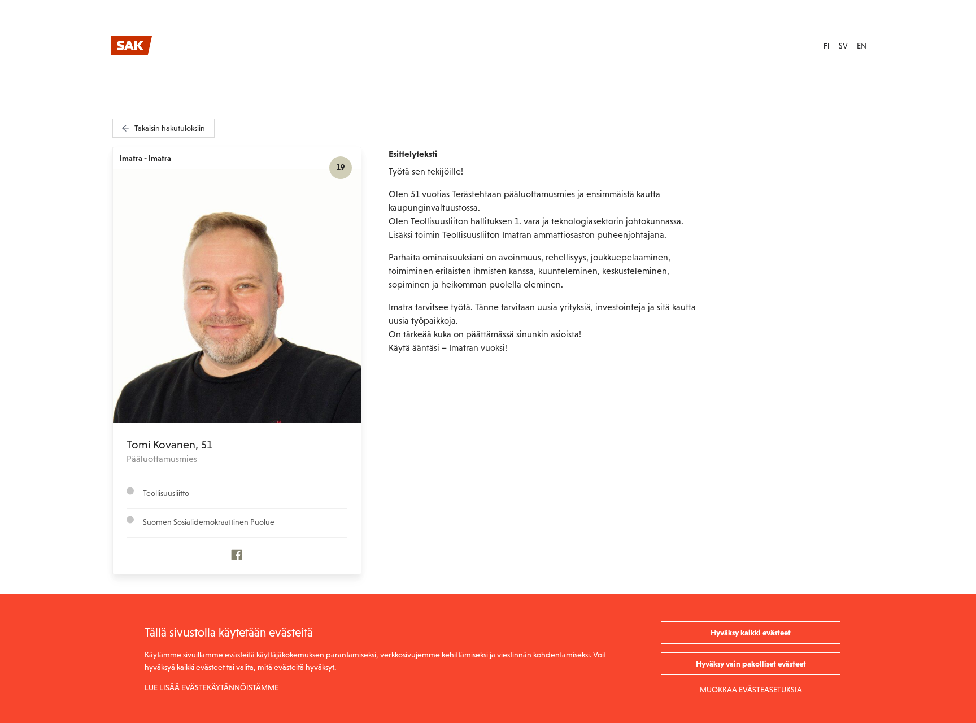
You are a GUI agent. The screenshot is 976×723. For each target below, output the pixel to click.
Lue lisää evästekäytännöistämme (211, 687)
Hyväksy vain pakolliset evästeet (751, 663)
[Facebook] (236, 557)
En (861, 45)
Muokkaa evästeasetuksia (751, 689)
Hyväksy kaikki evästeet (751, 632)
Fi (826, 45)
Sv (843, 45)
